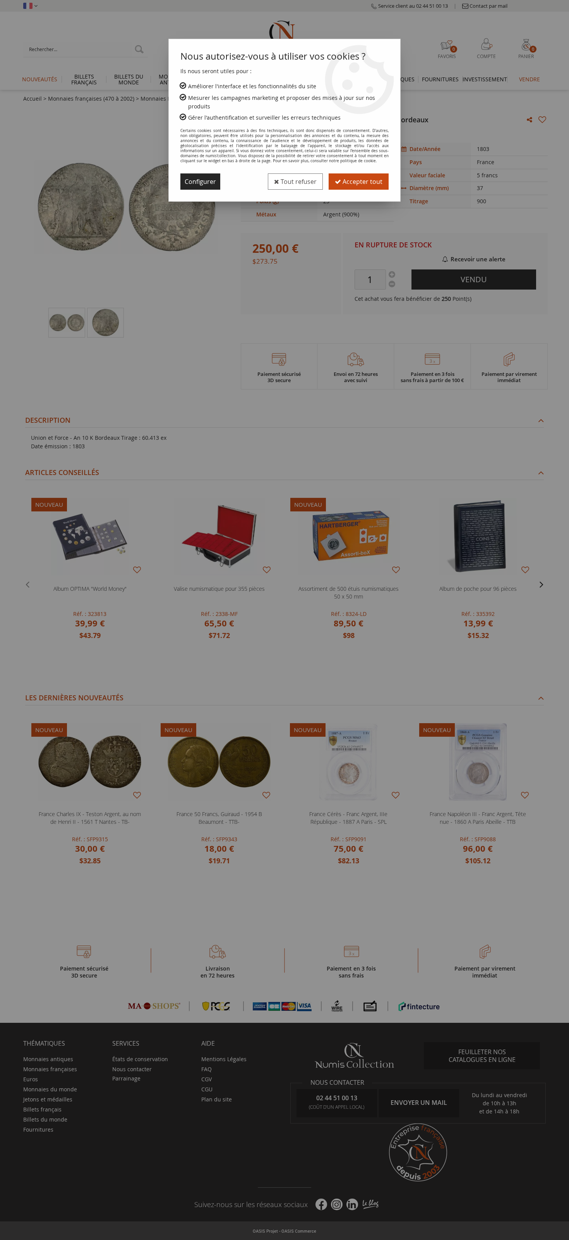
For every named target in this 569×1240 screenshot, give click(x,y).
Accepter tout (361, 181)
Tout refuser (298, 181)
